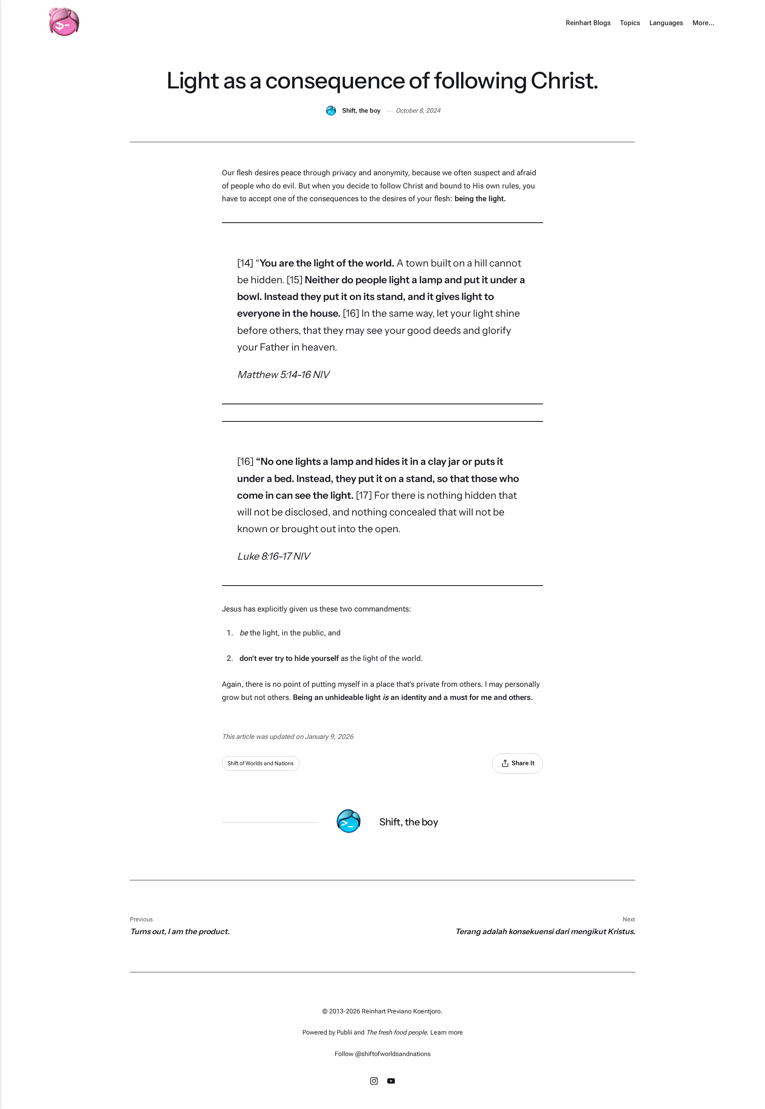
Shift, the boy (361, 110)
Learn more (446, 1032)
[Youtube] (390, 1082)
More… (703, 23)
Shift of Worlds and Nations (261, 763)
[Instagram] (375, 1082)
